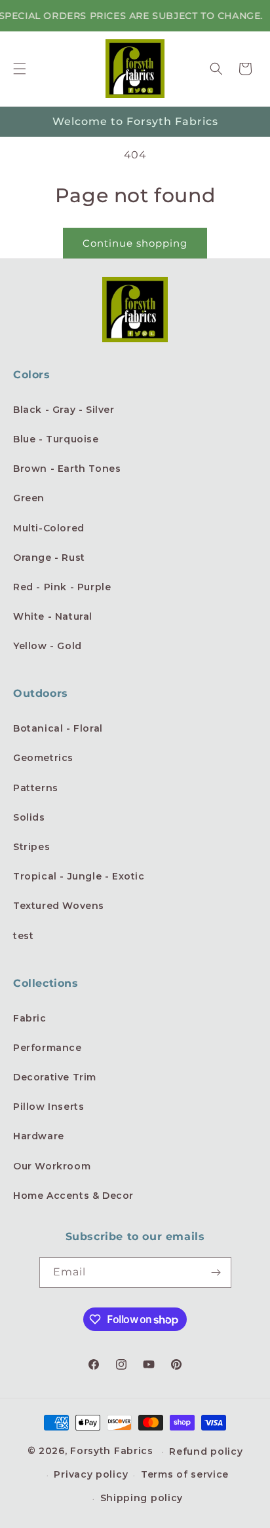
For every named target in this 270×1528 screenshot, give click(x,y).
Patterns (35, 788)
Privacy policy (91, 1474)
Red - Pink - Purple (62, 587)
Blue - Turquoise (56, 439)
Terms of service (185, 1474)
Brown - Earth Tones (67, 468)
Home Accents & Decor (73, 1195)
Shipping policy (141, 1498)
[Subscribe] (216, 1272)
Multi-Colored (49, 528)
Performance (47, 1048)
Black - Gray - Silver (64, 410)
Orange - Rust (49, 557)
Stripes (31, 847)
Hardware (38, 1136)
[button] (19, 68)
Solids (29, 817)
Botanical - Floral (58, 728)
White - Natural (52, 616)
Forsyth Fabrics (113, 1451)
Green (29, 498)
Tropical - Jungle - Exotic (79, 876)
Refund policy (205, 1451)
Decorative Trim (54, 1077)
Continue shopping (135, 243)
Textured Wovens (58, 906)
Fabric (30, 1018)
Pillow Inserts (48, 1106)
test (23, 936)
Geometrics (43, 758)
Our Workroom (51, 1166)
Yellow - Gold (47, 646)
